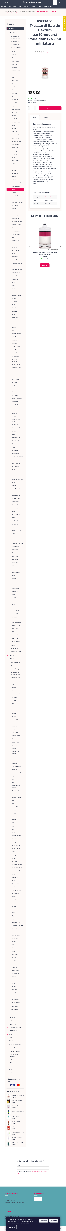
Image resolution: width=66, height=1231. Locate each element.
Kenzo (13, 324)
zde (29, 1223)
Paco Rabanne (16, 353)
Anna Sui (14, 247)
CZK (6, 2)
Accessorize (15, 466)
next (60, 246)
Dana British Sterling (15, 753)
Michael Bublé (16, 428)
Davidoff (14, 292)
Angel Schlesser (16, 625)
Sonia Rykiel (15, 402)
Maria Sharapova (17, 269)
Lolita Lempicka (16, 337)
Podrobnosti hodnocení (45, 53)
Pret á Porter (15, 138)
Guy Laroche (15, 611)
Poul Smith (15, 614)
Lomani (14, 176)
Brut (13, 704)
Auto (11, 1066)
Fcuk (13, 77)
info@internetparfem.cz (12, 1216)
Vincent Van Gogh (17, 398)
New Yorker (15, 119)
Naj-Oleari (15, 521)
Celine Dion (15, 154)
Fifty (13, 691)
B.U (13, 389)
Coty (13, 96)
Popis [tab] (34, 117)
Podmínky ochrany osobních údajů (15, 1203)
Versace (14, 371)
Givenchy (14, 301)
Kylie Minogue (16, 234)
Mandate (14, 726)
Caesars (14, 903)
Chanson (14, 58)
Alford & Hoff (15, 791)
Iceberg (14, 897)
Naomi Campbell (16, 346)
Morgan (14, 486)
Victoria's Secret (16, 652)
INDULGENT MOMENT (15, 618)
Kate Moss (15, 205)
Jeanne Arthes (16, 537)
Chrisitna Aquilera (17, 90)
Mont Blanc (15, 340)
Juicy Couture (16, 405)
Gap (13, 266)
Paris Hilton (15, 103)
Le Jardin (14, 199)
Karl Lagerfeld (16, 122)
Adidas (14, 582)
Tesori (12, 1059)
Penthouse (15, 395)
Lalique (13, 645)
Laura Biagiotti (16, 334)
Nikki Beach (15, 492)
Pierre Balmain (16, 514)
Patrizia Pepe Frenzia (16, 409)
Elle (13, 553)
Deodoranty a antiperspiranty (16, 37)
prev (29, 246)
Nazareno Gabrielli (17, 543)
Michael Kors (15, 100)
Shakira (14, 518)
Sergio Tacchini (16, 364)
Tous (13, 282)
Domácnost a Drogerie (15, 1044)
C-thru (14, 385)
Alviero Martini (16, 935)
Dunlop (14, 906)
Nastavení (12, 1227)
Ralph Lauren (16, 598)
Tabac (13, 852)
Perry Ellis (14, 157)
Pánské (12, 659)
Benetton (14, 67)
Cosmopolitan (16, 218)
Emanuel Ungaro (16, 109)
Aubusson (14, 460)
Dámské (12, 32)
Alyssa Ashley (16, 160)
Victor (13, 392)
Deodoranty (14, 666)
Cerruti (14, 980)
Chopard (14, 311)
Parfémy (11, 28)
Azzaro (14, 180)
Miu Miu (14, 595)
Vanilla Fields (15, 144)
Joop (13, 321)
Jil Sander (15, 318)
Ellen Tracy (15, 628)
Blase (13, 604)
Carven (14, 431)
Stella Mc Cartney (17, 196)
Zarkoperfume (16, 635)
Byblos (14, 447)
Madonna (14, 64)
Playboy (14, 116)
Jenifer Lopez (16, 71)
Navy (13, 776)
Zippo (13, 739)
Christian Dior (16, 641)
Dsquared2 (15, 638)
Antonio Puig (15, 932)
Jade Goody (15, 546)
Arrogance (15, 524)
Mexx (13, 569)
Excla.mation (15, 450)
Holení (11, 1038)
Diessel (14, 986)
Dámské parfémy (16, 48)
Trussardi (14, 189)
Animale (14, 170)
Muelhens (14, 763)
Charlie (14, 305)
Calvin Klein (15, 807)
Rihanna (14, 128)
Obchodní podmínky (10, 1200)
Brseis (13, 880)
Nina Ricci (14, 350)
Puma (13, 575)
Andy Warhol (15, 453)
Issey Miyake (15, 993)
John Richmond (16, 183)
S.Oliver (14, 192)
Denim (13, 874)
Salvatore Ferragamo (15, 360)
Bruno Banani (16, 572)
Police (13, 83)
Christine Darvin (16, 760)
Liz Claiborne (15, 425)
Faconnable (14, 1006)
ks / (38, 1199)
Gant (13, 601)
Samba (14, 87)
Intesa (13, 723)
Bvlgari (14, 289)
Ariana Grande (16, 148)
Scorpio (14, 941)
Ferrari (14, 810)
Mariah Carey (15, 241)
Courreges (15, 279)
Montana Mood (16, 505)
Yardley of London (17, 221)
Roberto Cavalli (16, 225)
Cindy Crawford (16, 141)
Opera (13, 212)
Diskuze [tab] (45, 117)
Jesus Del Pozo (16, 559)
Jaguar (14, 748)
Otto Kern (15, 562)
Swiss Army (15, 591)
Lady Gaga (15, 80)
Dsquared (14, 55)
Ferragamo (14, 1009)
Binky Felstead (16, 441)
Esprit (13, 237)
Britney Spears (16, 437)
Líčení (12, 1021)
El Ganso (14, 632)
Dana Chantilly (16, 273)
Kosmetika (12, 1014)
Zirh (13, 782)
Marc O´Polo (15, 61)
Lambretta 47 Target (16, 787)
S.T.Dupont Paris (16, 585)
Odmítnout (43, 1220)
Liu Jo (13, 444)
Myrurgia (14, 745)
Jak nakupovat (9, 1198)
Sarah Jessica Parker (16, 420)
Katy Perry (15, 132)
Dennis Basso (15, 502)
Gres (13, 244)
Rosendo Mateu (16, 622)
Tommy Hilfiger (16, 368)
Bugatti (14, 106)
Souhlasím (54, 1220)
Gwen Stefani (16, 231)
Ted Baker (15, 382)
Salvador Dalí (15, 356)
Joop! (13, 996)
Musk (13, 285)
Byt (11, 1063)
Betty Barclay (16, 186)
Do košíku (50, 108)
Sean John (15, 260)
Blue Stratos (15, 999)
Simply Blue (15, 556)
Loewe (14, 511)
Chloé (13, 314)
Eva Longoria (15, 151)
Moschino (14, 343)
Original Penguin (17, 890)
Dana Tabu (15, 276)
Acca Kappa (15, 112)
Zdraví (11, 1041)
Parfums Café (15, 173)
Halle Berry (15, 416)
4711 (13, 527)
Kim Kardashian (16, 463)
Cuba (13, 125)
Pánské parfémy (15, 677)
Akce (10, 1070)
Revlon (14, 473)
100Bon (14, 434)
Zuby (10, 1034)
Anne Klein (15, 550)
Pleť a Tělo (13, 1018)
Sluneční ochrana (15, 1027)
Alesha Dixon (15, 379)
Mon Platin (13, 1031)
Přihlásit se (21, 1177)
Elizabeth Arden (16, 295)
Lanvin (14, 330)
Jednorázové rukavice (14, 1055)
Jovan (13, 566)
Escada (14, 298)
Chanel (14, 308)
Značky (11, 1073)
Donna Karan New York (17, 375)
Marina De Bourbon (17, 202)
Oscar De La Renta (17, 489)
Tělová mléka (15, 41)
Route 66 (14, 929)
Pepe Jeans (14, 648)
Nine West (15, 508)
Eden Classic (15, 900)
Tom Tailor (15, 93)
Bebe (13, 164)
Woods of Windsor (17, 884)
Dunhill (14, 710)
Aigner (14, 253)
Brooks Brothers (16, 495)
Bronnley (14, 413)
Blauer (14, 469)
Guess (13, 534)
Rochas (14, 209)
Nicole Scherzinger (17, 457)
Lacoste (14, 327)
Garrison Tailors (16, 887)
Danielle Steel (16, 498)
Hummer (14, 700)
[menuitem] (4, 6)
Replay (14, 578)
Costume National (17, 263)
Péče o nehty (14, 1024)
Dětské (12, 655)
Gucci (13, 607)
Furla (13, 51)
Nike (13, 540)
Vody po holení (15, 662)
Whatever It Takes (17, 479)
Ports (13, 482)
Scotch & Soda (16, 588)
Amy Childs (15, 257)
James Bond (15, 135)
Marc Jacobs (15, 228)
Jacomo (14, 167)
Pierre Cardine (16, 250)
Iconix (13, 913)
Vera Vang (15, 215)
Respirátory (13, 1048)
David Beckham (16, 766)
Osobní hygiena (15, 1051)
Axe (13, 779)
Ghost (13, 476)
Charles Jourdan (16, 530)
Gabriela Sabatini (17, 74)
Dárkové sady (15, 44)
